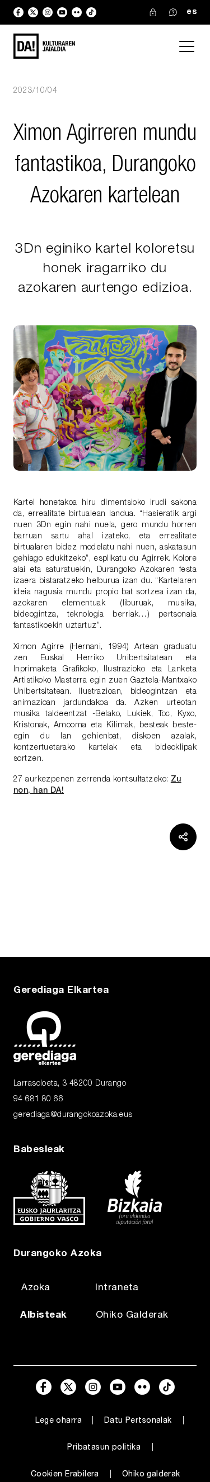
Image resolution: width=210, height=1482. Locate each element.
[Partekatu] (183, 836)
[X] (33, 12)
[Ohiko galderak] (173, 12)
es (191, 12)
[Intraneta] (153, 12)
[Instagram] (48, 12)
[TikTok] (91, 12)
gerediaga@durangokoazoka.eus (73, 1115)
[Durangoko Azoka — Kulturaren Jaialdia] (44, 46)
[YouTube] (62, 12)
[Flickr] (77, 12)
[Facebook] (18, 12)
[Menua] (186, 46)
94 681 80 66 (38, 1100)
